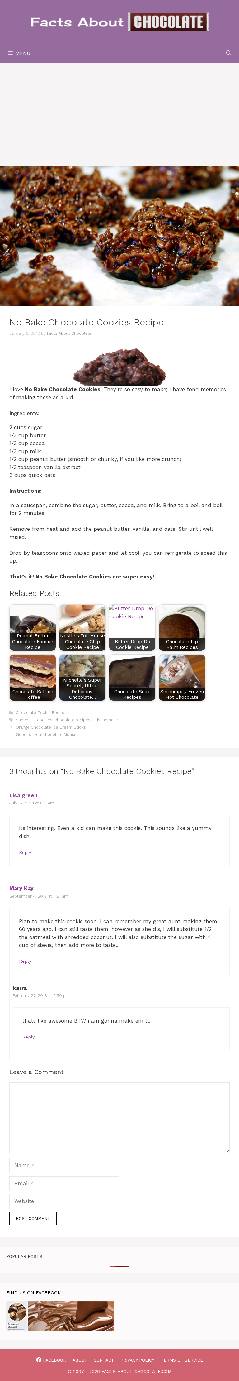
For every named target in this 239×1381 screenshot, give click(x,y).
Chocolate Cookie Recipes (42, 712)
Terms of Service (182, 1360)
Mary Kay (21, 888)
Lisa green (23, 795)
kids (96, 719)
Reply (25, 852)
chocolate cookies (34, 719)
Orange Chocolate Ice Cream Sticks (51, 727)
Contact (104, 1360)
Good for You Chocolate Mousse (47, 734)
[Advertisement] (119, 109)
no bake (110, 719)
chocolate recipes (72, 719)
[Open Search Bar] (228, 53)
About (80, 1360)
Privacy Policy (137, 1360)
